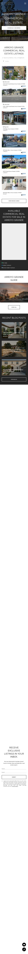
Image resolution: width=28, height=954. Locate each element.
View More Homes (14, 200)
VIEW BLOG (14, 379)
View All (14, 307)
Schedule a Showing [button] (14, 28)
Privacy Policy (15, 786)
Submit (14, 777)
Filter (7, 61)
